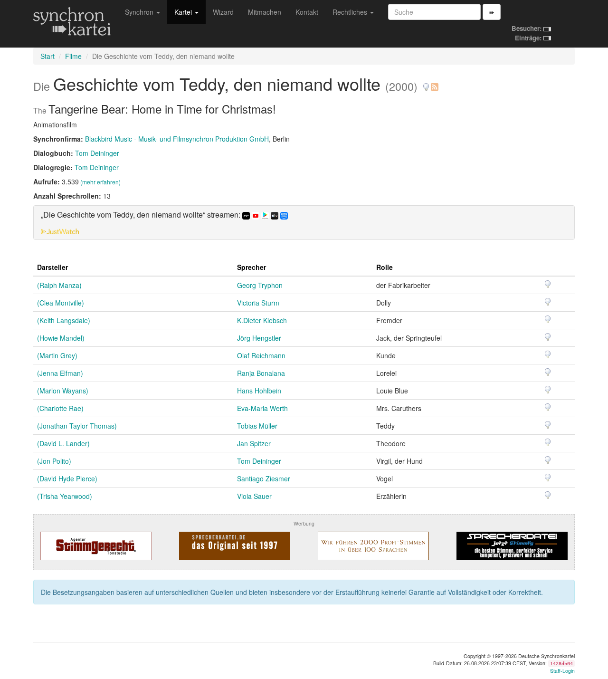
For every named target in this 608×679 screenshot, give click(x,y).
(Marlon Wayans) (62, 390)
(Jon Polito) (54, 461)
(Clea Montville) (60, 302)
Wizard (223, 12)
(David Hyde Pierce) (67, 478)
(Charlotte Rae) (60, 408)
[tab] (304, 222)
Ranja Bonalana (261, 373)
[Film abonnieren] (434, 83)
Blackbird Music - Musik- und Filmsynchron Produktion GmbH (177, 138)
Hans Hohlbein (259, 390)
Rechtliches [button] (350, 12)
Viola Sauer (254, 496)
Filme (73, 56)
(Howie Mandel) (61, 338)
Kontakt (306, 12)
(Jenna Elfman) (60, 373)
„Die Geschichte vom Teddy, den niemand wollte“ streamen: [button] (141, 215)
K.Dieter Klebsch (262, 320)
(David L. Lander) (63, 443)
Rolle (384, 267)
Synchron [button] (140, 12)
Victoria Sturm (258, 302)
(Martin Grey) (57, 355)
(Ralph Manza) (59, 285)
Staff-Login (562, 670)
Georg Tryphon (260, 285)
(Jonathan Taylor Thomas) (77, 425)
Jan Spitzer (254, 443)
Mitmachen (264, 12)
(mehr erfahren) (100, 182)
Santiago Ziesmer (263, 478)
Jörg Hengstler (259, 338)
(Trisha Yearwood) (64, 496)
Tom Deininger (97, 153)
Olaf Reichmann (261, 355)
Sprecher (251, 267)
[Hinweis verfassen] (426, 83)
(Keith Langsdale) (63, 320)
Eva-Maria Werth (262, 408)
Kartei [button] (184, 12)
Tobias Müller (257, 425)
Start (47, 56)
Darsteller (52, 267)
